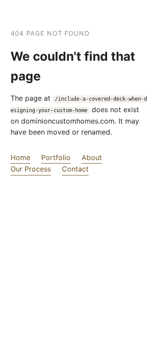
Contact (75, 168)
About (92, 157)
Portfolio (56, 157)
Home (20, 157)
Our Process (31, 168)
